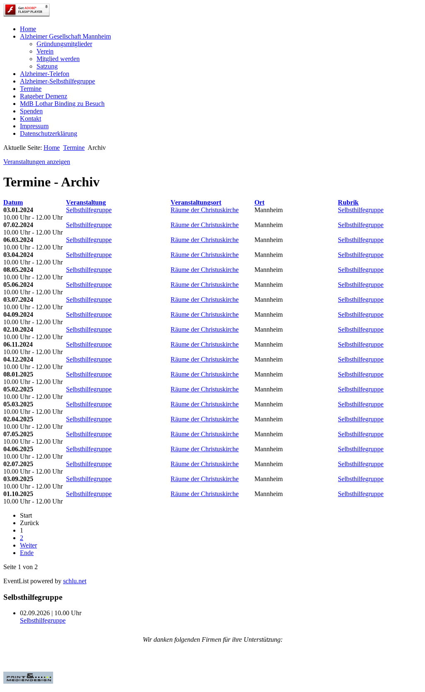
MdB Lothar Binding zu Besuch (62, 103)
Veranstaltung (86, 202)
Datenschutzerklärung (48, 133)
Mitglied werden (58, 58)
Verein (45, 51)
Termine (31, 88)
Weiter (28, 545)
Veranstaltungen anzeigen (36, 161)
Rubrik (348, 202)
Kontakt (30, 118)
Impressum (34, 126)
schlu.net (74, 580)
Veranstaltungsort (196, 202)
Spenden (31, 111)
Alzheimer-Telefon (44, 73)
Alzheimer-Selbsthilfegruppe (57, 81)
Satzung (47, 66)
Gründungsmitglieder (64, 43)
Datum (13, 202)
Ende (27, 552)
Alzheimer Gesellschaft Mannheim (65, 36)
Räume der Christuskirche (205, 209)
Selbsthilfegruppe (89, 209)
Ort (259, 202)
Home (28, 28)
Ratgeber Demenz (43, 96)
